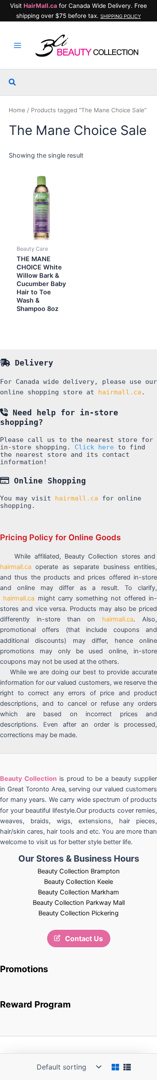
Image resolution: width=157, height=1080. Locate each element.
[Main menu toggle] (17, 45)
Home (17, 110)
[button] (13, 82)
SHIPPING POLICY (120, 16)
